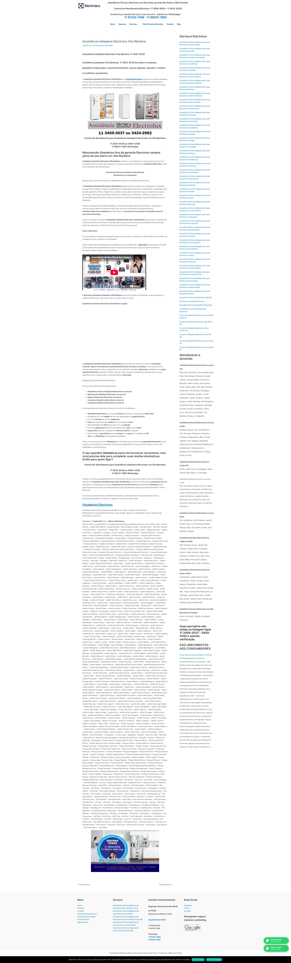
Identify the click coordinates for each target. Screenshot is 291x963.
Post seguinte (166, 884)
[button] (138, 24)
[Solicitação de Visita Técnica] (125, 851)
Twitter (187, 908)
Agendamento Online (157, 920)
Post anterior (84, 884)
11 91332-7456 (134, 17)
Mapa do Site (82, 922)
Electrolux (87, 45)
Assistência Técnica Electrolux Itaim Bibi (196, 297)
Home (79, 905)
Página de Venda (174, 953)
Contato (80, 911)
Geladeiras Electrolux (97, 504)
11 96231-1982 (157, 17)
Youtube (187, 911)
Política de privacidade (86, 917)
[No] (288, 959)
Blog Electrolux (83, 919)
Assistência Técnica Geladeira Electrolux (196, 305)
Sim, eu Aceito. (198, 959)
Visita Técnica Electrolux (87, 914)
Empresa (80, 908)
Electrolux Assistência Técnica (192, 301)
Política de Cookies (214, 959)
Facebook (188, 905)
